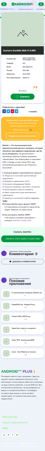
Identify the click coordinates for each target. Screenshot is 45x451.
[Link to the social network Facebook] (12, 435)
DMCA (5, 428)
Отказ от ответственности (14, 423)
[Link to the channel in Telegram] (17, 435)
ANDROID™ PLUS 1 (8, 9)
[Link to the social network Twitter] (8, 435)
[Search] (41, 4)
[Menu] (4, 4)
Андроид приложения (25, 9)
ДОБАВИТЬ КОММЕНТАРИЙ (24, 262)
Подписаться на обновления (22, 136)
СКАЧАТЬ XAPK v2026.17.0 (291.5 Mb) (23, 239)
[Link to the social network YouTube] (4, 435)
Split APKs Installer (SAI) (22, 220)
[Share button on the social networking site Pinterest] (12, 111)
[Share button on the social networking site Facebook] (4, 111)
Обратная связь (10, 417)
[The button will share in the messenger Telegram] (16, 111)
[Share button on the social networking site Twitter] (8, 111)
